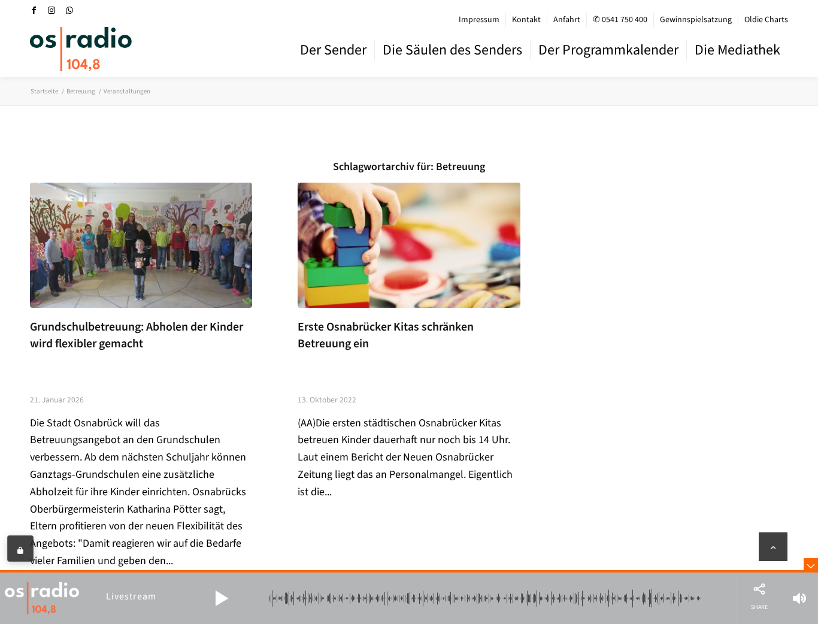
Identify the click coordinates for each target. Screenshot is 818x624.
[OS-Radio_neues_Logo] (81, 49)
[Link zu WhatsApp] (69, 10)
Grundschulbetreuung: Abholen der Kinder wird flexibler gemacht (136, 335)
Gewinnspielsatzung (696, 20)
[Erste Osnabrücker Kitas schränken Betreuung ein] (409, 245)
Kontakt (526, 20)
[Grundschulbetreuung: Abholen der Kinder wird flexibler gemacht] (141, 245)
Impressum (479, 20)
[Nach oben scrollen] (773, 547)
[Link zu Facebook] (34, 10)
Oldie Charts (766, 20)
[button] (221, 598)
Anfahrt (566, 20)
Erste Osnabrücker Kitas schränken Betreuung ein (386, 335)
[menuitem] (479, 20)
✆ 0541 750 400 (620, 20)
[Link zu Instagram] (51, 10)
